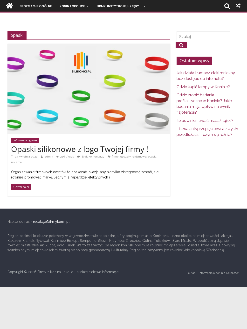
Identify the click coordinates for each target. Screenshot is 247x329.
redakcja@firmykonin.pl (51, 222)
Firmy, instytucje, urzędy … (119, 6)
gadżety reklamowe (133, 156)
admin (49, 156)
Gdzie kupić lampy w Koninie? (203, 87)
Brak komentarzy (92, 156)
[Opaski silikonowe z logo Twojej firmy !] (88, 46)
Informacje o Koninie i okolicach (219, 273)
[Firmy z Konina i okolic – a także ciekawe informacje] (9, 6)
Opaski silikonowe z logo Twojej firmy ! (79, 149)
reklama (16, 162)
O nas (191, 273)
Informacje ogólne (35, 6)
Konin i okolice (72, 6)
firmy (115, 156)
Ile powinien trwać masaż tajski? (205, 120)
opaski (152, 156)
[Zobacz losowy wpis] (238, 6)
